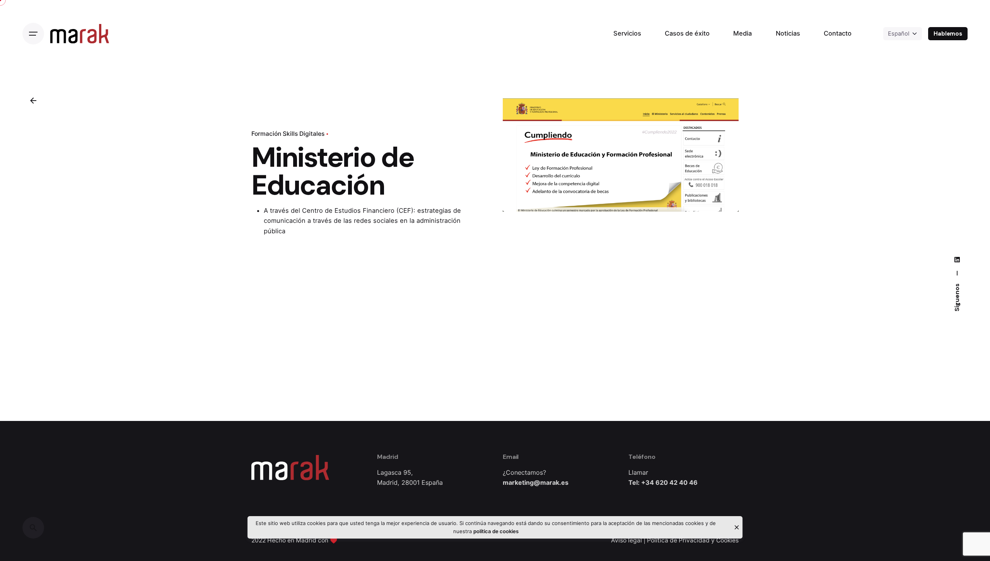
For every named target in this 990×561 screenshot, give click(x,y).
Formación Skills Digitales (287, 133)
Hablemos (948, 34)
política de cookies (496, 531)
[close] (736, 527)
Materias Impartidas (910, 520)
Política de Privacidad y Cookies (693, 540)
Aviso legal (626, 540)
